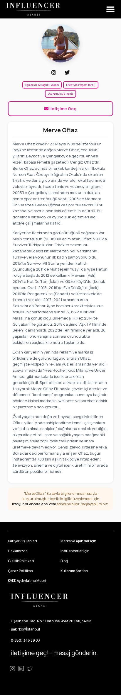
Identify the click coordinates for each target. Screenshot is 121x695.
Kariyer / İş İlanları (22, 540)
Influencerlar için (75, 550)
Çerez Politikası (20, 570)
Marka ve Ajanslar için (78, 540)
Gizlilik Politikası (21, 560)
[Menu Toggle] (110, 9)
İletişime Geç (62, 108)
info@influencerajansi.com (34, 504)
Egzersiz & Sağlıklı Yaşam (42, 85)
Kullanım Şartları (74, 570)
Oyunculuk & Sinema (60, 94)
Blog (64, 560)
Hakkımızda (18, 550)
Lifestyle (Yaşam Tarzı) (80, 85)
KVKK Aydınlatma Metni (27, 580)
